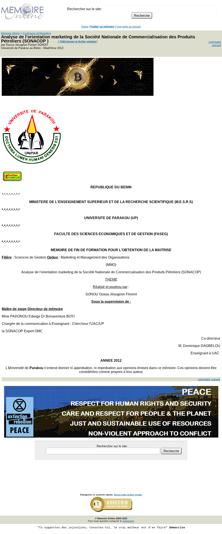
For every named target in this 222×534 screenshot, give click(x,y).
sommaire (215, 42)
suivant (216, 45)
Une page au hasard (128, 26)
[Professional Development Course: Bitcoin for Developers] (77, 94)
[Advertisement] (111, 472)
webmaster (128, 521)
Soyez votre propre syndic (128, 494)
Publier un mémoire (102, 26)
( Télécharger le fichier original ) (77, 41)
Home (84, 26)
